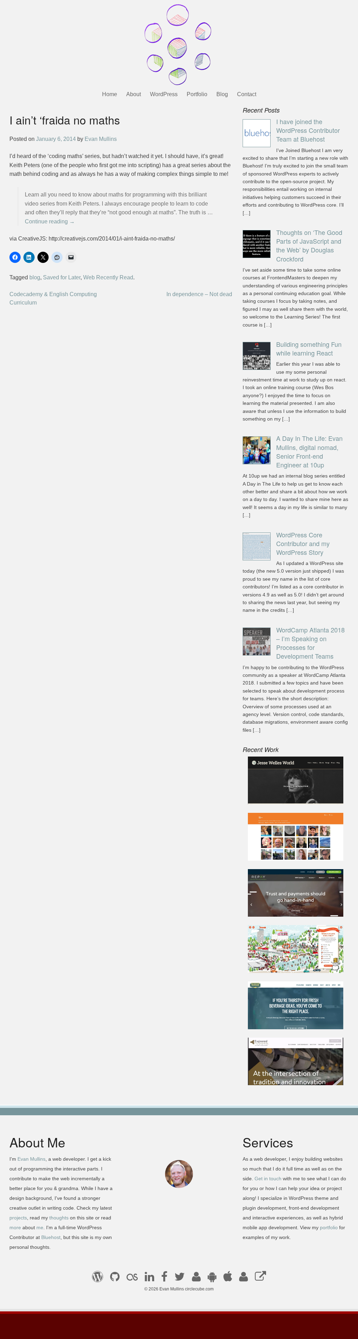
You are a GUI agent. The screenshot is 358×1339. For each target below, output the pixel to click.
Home (109, 94)
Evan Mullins (101, 139)
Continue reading (50, 221)
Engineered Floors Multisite (287, 1076)
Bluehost (50, 1237)
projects (18, 1217)
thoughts (59, 1217)
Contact (246, 94)
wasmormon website (279, 851)
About (133, 94)
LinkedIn (149, 1279)
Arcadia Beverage (275, 1019)
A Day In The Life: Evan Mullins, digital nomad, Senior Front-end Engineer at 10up (309, 451)
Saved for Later (61, 277)
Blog (222, 94)
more (15, 1227)
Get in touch (268, 1178)
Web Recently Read (108, 277)
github (115, 1279)
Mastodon (260, 1279)
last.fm (132, 1279)
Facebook (164, 1279)
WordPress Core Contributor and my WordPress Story (303, 543)
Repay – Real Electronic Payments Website (283, 903)
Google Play (212, 1279)
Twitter (179, 1279)
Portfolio (197, 94)
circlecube (179, 45)
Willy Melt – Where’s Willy (285, 963)
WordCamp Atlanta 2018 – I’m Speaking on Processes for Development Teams (310, 643)
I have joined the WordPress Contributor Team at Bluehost (308, 130)
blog (34, 277)
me (39, 1227)
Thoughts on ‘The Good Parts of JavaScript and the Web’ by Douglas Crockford (309, 245)
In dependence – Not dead (199, 294)
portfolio (329, 1227)
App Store (228, 1279)
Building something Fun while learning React (309, 348)
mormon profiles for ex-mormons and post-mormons (243, 1279)
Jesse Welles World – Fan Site (291, 795)
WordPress (164, 94)
